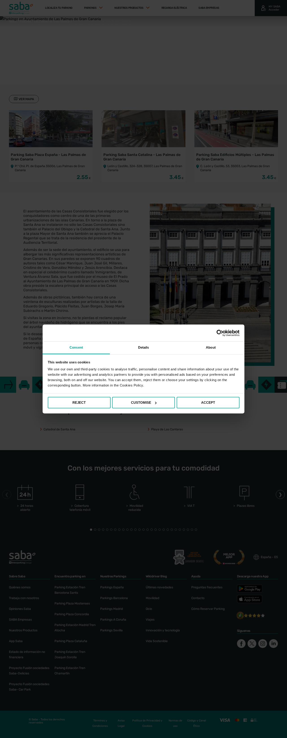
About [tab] (211, 347)
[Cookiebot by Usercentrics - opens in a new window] (219, 333)
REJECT (79, 402)
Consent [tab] (76, 347)
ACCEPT (208, 402)
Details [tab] (143, 347)
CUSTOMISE (141, 402)
